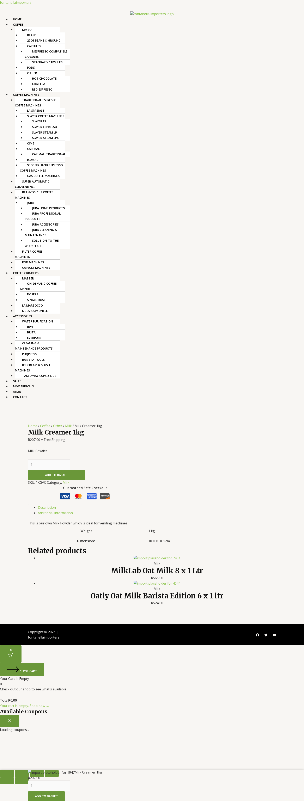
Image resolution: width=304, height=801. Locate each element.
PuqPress (29, 354)
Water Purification (37, 321)
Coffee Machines (26, 95)
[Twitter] (266, 635)
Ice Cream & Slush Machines (32, 367)
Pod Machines (33, 262)
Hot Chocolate (44, 78)
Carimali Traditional (49, 154)
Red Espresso (42, 89)
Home (17, 19)
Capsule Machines (36, 268)
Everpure (34, 338)
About (18, 392)
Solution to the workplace (42, 243)
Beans (31, 35)
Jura (30, 203)
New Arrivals (23, 386)
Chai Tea (38, 84)
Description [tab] (47, 507)
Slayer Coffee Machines (45, 116)
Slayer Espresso (44, 127)
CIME (30, 143)
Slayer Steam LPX (45, 138)
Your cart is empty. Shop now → (24, 705)
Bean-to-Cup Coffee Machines (34, 194)
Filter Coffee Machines (29, 254)
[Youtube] (274, 635)
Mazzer (28, 278)
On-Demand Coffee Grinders (38, 286)
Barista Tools (33, 360)
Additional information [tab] (55, 513)
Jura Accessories (45, 224)
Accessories (22, 316)
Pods (31, 67)
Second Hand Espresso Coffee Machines (41, 167)
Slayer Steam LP (44, 132)
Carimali (33, 149)
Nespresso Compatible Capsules (46, 54)
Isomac (32, 160)
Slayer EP (39, 121)
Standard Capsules (47, 62)
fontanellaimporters (15, 2)
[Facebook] (257, 635)
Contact (20, 397)
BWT (30, 327)
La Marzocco (32, 305)
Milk (68, 426)
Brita (31, 332)
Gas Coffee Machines (43, 176)
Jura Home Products (48, 208)
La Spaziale (35, 110)
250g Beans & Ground (44, 40)
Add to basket (56, 475)
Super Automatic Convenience (32, 184)
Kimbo (27, 30)
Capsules (34, 46)
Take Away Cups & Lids (39, 376)
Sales (17, 381)
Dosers (32, 294)
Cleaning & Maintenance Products (34, 346)
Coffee (18, 24)
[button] (157, 24)
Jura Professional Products (43, 216)
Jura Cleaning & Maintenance (41, 232)
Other (32, 73)
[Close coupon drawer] (9, 721)
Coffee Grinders (25, 273)
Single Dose (36, 300)
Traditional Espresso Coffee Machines (35, 102)
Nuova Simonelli (35, 311)
